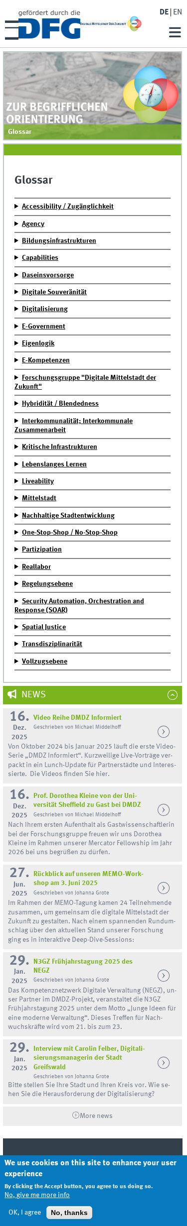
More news (96, 1116)
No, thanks (69, 1213)
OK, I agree (24, 1212)
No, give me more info (37, 1195)
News (32, 694)
